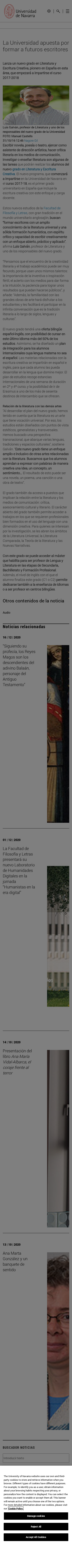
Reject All (36, 1526)
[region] (36, 1505)
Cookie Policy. (15, 1508)
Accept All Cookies (36, 1537)
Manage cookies (36, 1516)
